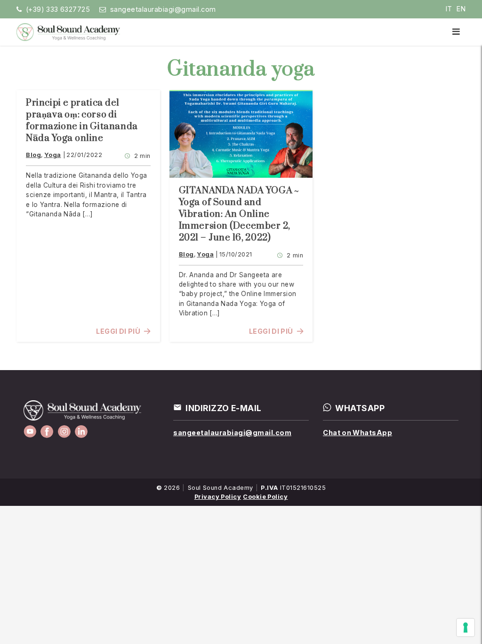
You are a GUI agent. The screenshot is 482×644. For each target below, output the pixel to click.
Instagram (64, 431)
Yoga (52, 154)
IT (449, 9)
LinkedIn (81, 431)
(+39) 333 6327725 (58, 9)
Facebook (46, 431)
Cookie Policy (265, 496)
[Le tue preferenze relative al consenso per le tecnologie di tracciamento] (465, 627)
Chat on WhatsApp (357, 433)
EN (461, 9)
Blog (33, 154)
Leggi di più (118, 331)
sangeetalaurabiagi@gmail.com (163, 9)
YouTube (30, 431)
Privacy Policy (217, 496)
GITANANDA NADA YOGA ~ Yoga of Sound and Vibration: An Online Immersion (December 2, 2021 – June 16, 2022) (239, 214)
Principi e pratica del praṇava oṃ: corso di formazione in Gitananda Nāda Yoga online (82, 120)
